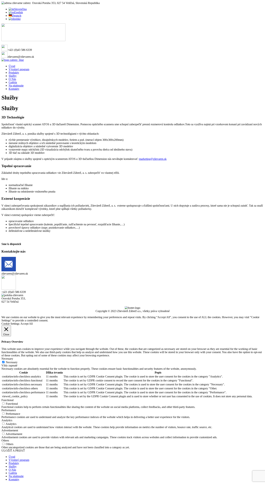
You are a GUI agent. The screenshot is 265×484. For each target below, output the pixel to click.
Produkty (14, 72)
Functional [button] (7, 400)
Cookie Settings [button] (10, 323)
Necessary (11, 362)
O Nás (12, 79)
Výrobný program (19, 69)
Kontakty (14, 88)
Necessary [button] (7, 358)
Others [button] (5, 440)
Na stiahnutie (16, 85)
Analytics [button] (6, 420)
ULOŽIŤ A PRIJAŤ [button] (13, 450)
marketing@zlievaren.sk (153, 158)
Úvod (12, 66)
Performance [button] (8, 410)
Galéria (13, 82)
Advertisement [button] (9, 430)
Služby (13, 75)
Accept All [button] (26, 323)
